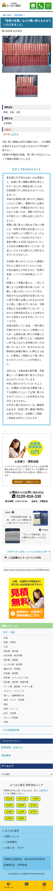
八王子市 (14, 134)
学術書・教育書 (11, 673)
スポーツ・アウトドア (14, 691)
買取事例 (19, 15)
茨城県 (9, 805)
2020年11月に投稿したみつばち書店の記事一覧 (29, 551)
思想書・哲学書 (11, 651)
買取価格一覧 (8, 887)
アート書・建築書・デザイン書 (18, 686)
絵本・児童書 (10, 713)
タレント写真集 (11, 717)
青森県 (21, 818)
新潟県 (33, 805)
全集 (6, 638)
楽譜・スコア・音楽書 (14, 700)
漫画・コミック (11, 709)
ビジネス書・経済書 (13, 664)
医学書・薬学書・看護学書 (16, 682)
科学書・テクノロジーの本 (16, 677)
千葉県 (35, 798)
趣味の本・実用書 (12, 669)
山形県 (21, 812)
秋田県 (9, 818)
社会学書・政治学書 (13, 655)
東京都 (9, 798)
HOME (8, 15)
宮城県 (9, 812)
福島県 (21, 805)
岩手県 (33, 812)
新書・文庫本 (10, 642)
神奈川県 (22, 798)
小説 (6, 646)
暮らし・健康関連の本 (14, 695)
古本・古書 (9, 632)
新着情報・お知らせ (12, 747)
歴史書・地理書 (11, 660)
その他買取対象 (11, 730)
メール (26, 887)
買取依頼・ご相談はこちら (26, 482)
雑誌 (6, 704)
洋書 (6, 722)
